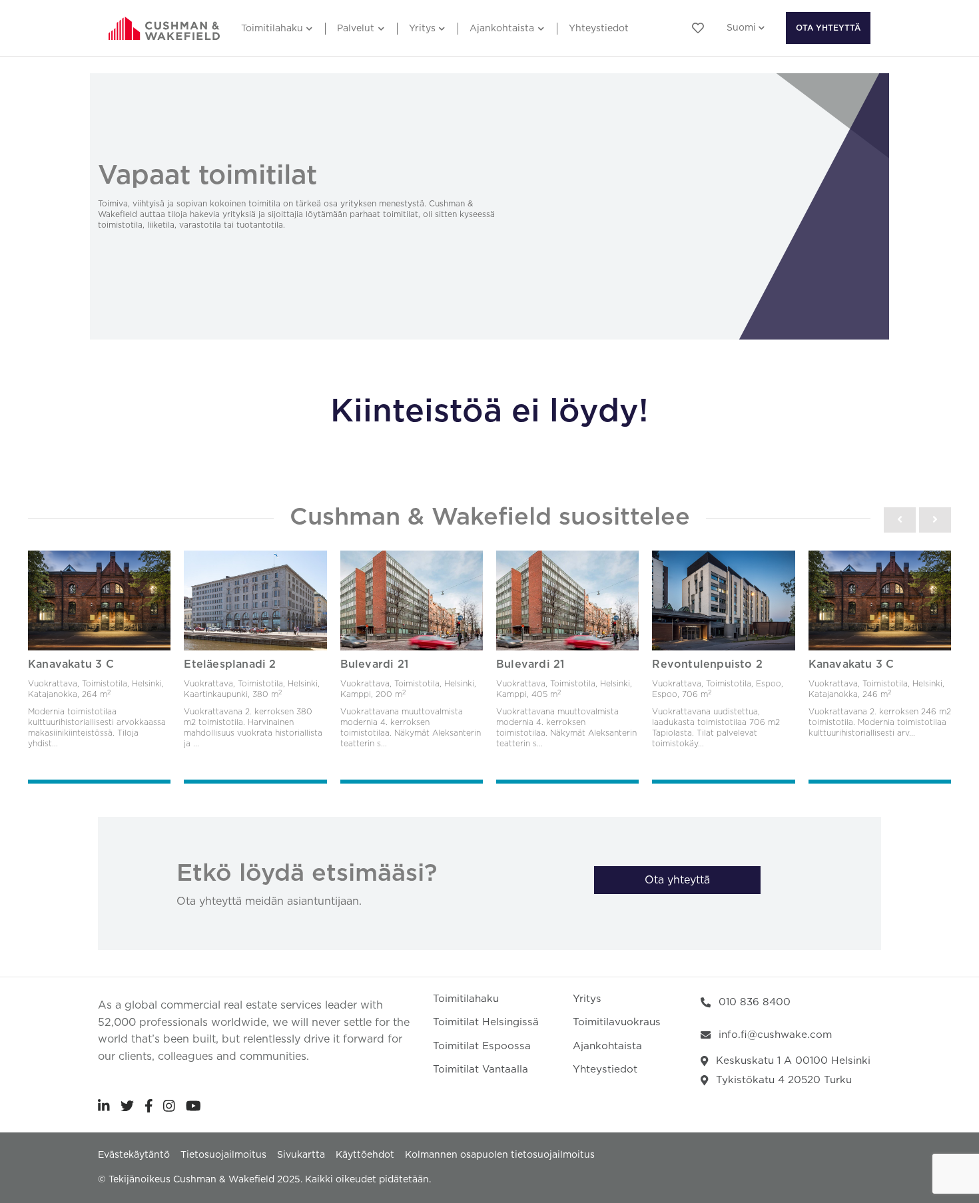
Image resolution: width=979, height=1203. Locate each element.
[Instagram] (169, 1105)
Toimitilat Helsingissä (486, 1022)
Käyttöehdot (365, 1155)
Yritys (422, 28)
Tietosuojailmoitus (223, 1155)
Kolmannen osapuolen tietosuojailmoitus (500, 1155)
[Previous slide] (900, 520)
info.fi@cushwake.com (775, 1035)
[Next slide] (935, 520)
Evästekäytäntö (134, 1155)
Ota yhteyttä (828, 28)
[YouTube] (193, 1105)
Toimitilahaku (272, 28)
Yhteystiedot (599, 28)
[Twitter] (127, 1105)
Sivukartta (301, 1155)
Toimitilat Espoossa (482, 1046)
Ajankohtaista (502, 28)
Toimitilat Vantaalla (480, 1070)
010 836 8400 (755, 1002)
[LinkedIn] (104, 1105)
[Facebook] (149, 1105)
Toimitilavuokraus (617, 1022)
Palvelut (355, 28)
